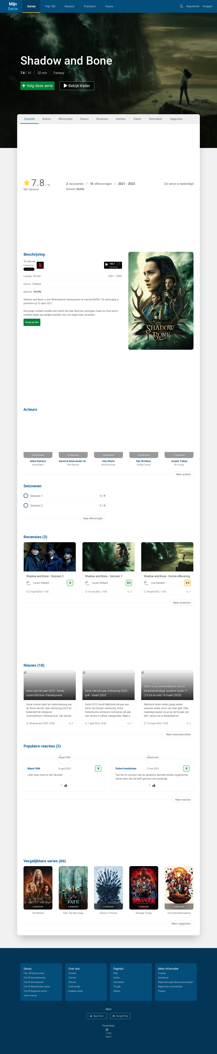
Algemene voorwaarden (170, 986)
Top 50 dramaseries (34, 982)
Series (31, 6)
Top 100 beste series (34, 973)
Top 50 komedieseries (35, 977)
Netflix (80, 189)
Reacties (121, 118)
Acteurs (46, 118)
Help (115, 973)
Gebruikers (118, 982)
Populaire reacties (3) (42, 746)
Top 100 (50, 6)
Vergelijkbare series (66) (45, 861)
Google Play (122, 1016)
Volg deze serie (40, 86)
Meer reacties (183, 799)
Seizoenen (32, 486)
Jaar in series (30, 995)
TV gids (117, 986)
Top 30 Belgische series (35, 991)
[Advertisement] (108, 148)
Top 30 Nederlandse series (37, 986)
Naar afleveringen (93, 518)
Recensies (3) (35, 537)
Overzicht (29, 118)
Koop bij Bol (32, 322)
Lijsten (116, 977)
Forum (109, 6)
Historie (72, 982)
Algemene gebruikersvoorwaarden (175, 982)
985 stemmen (31, 189)
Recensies (102, 118)
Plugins (162, 991)
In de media (74, 986)
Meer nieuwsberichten (178, 734)
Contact (72, 973)
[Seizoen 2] (64, 505)
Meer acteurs (183, 474)
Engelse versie (75, 991)
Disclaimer (163, 977)
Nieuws (70, 6)
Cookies (162, 973)
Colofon (72, 977)
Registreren (192, 6)
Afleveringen (66, 118)
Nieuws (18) (34, 665)
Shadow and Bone (66, 60)
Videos (137, 118)
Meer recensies (182, 602)
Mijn (13, 6)
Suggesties (176, 118)
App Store (98, 1016)
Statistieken (155, 118)
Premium (90, 6)
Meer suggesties (181, 923)
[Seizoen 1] (64, 496)
